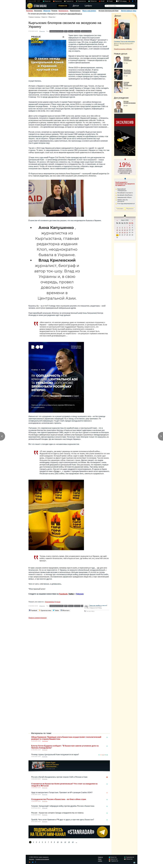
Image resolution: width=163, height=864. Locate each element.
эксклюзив (77, 31)
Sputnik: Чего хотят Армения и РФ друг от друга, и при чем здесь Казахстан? (62, 820)
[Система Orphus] (96, 612)
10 (58, 842)
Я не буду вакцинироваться (126, 203)
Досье (99, 859)
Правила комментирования (37, 618)
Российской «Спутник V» (125, 193)
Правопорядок (75, 11)
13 (69, 842)
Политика (29, 11)
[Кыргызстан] (93, 31)
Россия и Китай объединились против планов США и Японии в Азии (59, 777)
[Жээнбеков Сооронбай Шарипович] (118, 79)
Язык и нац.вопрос (89, 11)
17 (117, 232)
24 (117, 235)
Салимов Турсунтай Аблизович (124, 41)
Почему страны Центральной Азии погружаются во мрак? (55, 755)
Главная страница (34, 17)
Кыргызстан (58, 1)
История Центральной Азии (108, 11)
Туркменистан (82, 1)
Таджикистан (69, 1)
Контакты (31, 859)
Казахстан (48, 1)
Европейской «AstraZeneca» (122, 189)
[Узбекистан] (107, 754)
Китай (102, 1)
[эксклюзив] (124, 155)
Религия (54, 11)
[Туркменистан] (105, 754)
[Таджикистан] (103, 754)
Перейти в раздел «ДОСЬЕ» (123, 49)
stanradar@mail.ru (74, 14)
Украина (71, 31)
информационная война (56, 31)
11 (61, 842)
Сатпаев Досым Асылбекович (128, 84)
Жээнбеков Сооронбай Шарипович (127, 71)
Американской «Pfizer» (124, 197)
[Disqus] (69, 647)
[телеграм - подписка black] (69, 838)
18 (120, 232)
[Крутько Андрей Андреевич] (118, 112)
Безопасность (63, 11)
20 (125, 232)
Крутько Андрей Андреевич (130, 102)
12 (65, 842)
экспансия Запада (86, 31)
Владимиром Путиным (52, 602)
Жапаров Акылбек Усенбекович (128, 58)
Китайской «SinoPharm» (125, 195)
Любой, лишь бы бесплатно (122, 200)
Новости (44, 17)
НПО (66, 31)
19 (122, 232)
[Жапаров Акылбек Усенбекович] (118, 67)
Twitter (71, 594)
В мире (111, 1)
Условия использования (42, 859)
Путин (56, 471)
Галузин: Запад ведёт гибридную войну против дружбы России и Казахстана (62, 806)
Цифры (100, 861)
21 (127, 232)
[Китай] (107, 777)
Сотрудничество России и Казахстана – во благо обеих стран (58, 799)
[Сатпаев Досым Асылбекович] (118, 92)
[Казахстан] (107, 737)
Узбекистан (93, 1)
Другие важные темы (128, 11)
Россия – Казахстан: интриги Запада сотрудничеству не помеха (57, 813)
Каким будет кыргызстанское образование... (52, 764)
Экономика (38, 11)
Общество (46, 11)
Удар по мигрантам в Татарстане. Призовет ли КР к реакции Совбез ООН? (61, 792)
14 (73, 842)
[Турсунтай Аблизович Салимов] (122, 28)
